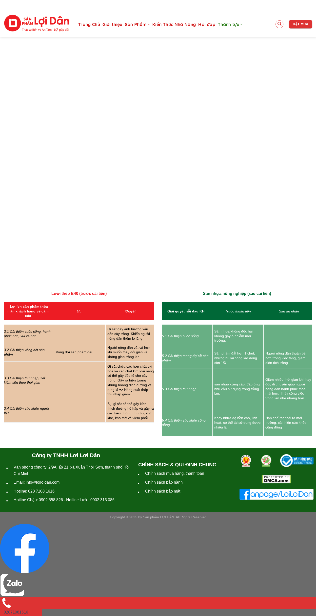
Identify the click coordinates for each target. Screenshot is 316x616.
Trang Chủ (89, 24)
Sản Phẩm (136, 24)
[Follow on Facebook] (293, 4)
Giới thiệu (112, 24)
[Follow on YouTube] (308, 4)
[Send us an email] (300, 4)
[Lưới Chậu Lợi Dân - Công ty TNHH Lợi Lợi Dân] (36, 23)
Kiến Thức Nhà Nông (174, 24)
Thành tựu (228, 24)
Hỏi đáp (206, 24)
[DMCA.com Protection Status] (276, 479)
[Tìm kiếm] (279, 24)
